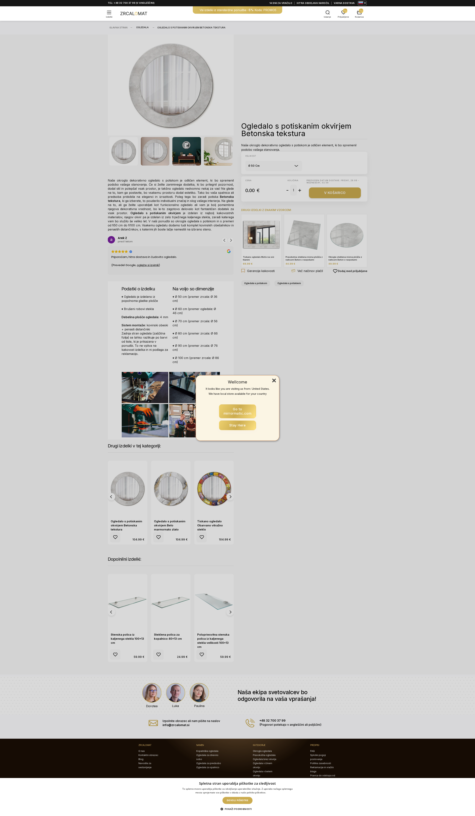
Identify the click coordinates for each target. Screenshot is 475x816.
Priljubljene (343, 17)
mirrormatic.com (238, 411)
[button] (237, 809)
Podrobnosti (273, 792)
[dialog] (237, 797)
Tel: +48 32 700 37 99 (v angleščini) (131, 2)
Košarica (359, 17)
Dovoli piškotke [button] (237, 800)
